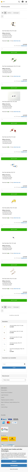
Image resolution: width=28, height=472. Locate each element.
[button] (2, 12)
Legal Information (4, 395)
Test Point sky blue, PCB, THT (8, 172)
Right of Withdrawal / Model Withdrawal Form (10, 402)
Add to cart (14, 52)
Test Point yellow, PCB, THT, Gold (9, 207)
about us (3, 404)
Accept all (14, 461)
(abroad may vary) (17, 40)
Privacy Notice (5, 458)
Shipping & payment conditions (7, 399)
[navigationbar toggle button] (26, 2)
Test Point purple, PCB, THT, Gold (9, 101)
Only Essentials (14, 465)
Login (14, 367)
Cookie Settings (4, 407)
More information (14, 469)
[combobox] (9, 12)
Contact (2, 397)
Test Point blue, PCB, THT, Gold (9, 243)
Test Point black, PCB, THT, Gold (9, 30)
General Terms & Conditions (6, 392)
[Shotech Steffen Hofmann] (3, 2)
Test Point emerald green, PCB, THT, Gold (11, 66)
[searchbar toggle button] (19, 2)
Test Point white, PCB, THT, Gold (9, 278)
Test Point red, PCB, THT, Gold (8, 137)
